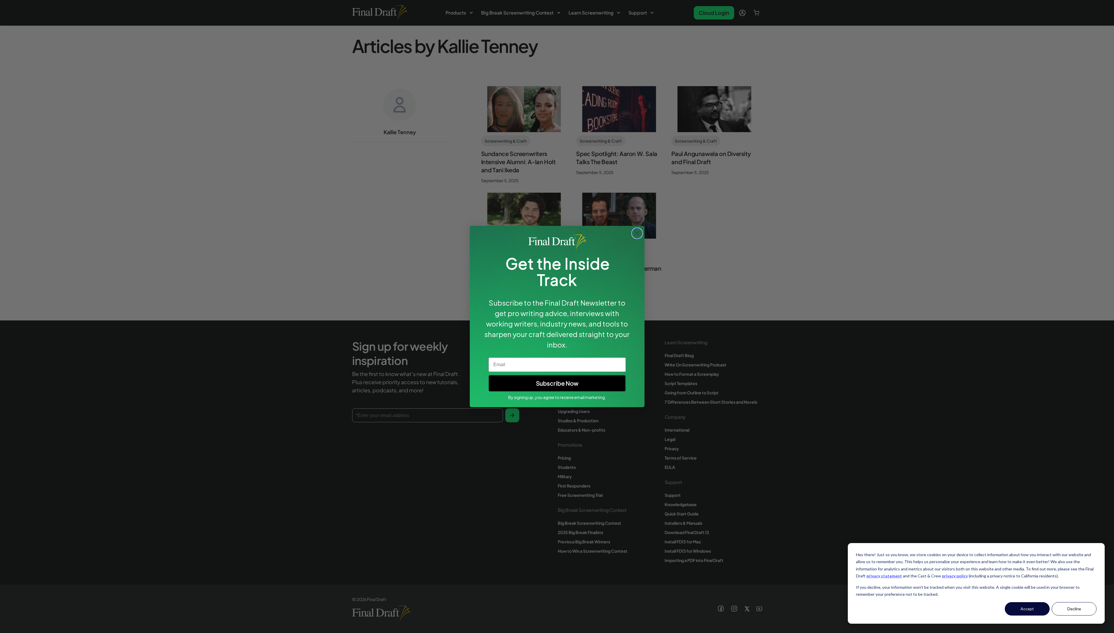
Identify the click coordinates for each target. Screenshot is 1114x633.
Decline (1074, 608)
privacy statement (884, 575)
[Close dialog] (637, 233)
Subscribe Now (557, 383)
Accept (1027, 608)
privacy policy (955, 575)
